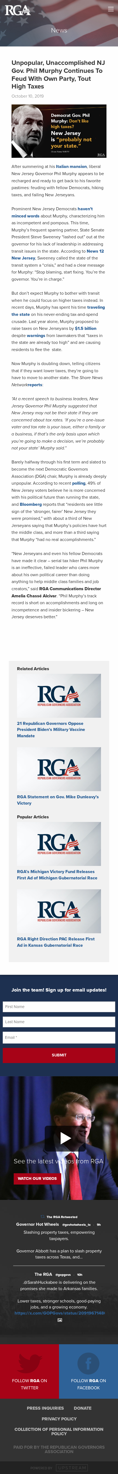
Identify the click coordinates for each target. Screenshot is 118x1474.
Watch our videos (37, 1178)
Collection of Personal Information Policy (59, 1432)
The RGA (43, 1274)
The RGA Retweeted (62, 1217)
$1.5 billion (85, 328)
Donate (82, 1408)
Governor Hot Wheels (37, 1224)
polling (78, 483)
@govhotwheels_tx (76, 1225)
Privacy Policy (59, 1419)
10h (79, 1275)
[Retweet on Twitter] (42, 1216)
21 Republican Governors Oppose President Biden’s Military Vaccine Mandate (51, 730)
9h (99, 1225)
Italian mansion (71, 166)
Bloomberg (31, 504)
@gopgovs (63, 1275)
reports (35, 385)
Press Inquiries (45, 1408)
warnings (36, 335)
